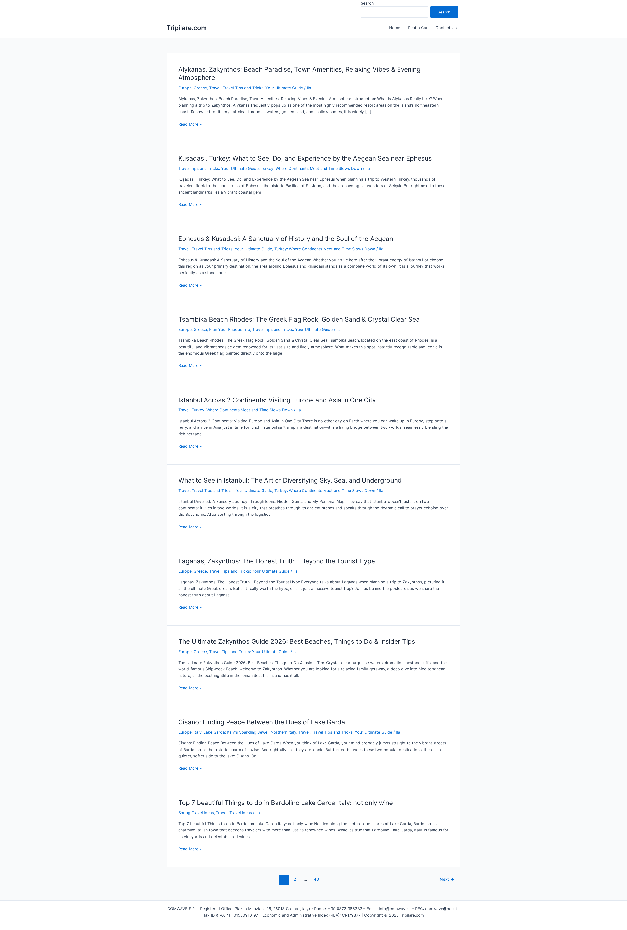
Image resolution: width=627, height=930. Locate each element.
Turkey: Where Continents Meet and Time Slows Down (311, 168)
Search (367, 3)
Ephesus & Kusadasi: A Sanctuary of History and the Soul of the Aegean (285, 238)
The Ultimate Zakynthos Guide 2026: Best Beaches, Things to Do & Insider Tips (296, 641)
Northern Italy (283, 732)
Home (394, 27)
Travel (214, 87)
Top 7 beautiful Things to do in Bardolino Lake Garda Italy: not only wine (285, 802)
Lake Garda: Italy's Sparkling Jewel (236, 732)
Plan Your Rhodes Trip (229, 329)
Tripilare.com (187, 28)
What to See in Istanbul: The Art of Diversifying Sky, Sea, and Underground (290, 480)
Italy (197, 732)
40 (316, 879)
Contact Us (446, 27)
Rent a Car (418, 27)
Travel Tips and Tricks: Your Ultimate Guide (263, 87)
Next (447, 879)
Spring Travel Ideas (196, 812)
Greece (200, 87)
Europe (185, 87)
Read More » (190, 124)
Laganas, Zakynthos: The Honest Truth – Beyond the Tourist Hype (276, 561)
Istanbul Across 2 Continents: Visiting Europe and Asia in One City (277, 400)
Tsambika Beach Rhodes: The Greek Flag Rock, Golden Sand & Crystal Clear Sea (299, 319)
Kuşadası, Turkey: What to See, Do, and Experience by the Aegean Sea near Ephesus (305, 158)
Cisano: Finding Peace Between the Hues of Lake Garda (261, 722)
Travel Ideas (240, 812)
